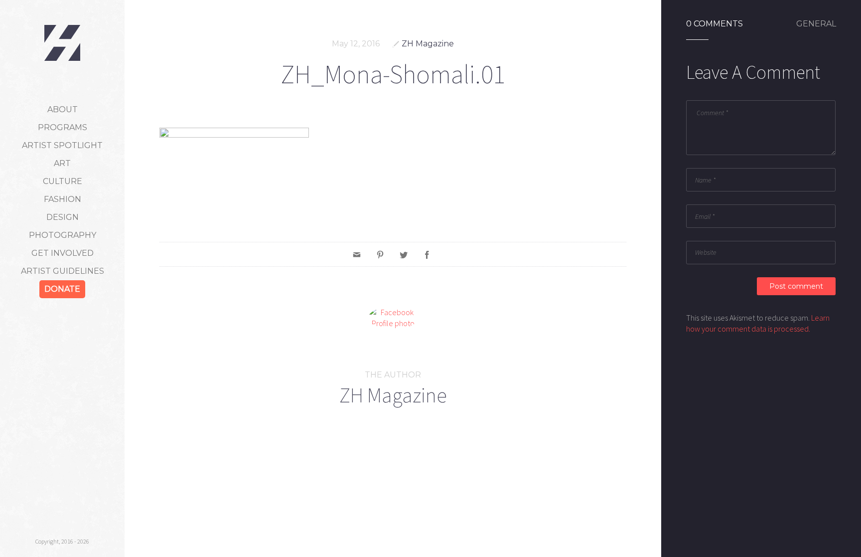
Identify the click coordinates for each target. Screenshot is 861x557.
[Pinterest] (380, 254)
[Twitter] (404, 254)
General (816, 24)
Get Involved (62, 253)
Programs (62, 127)
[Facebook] (427, 254)
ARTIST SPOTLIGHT (62, 145)
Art (62, 163)
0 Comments (714, 24)
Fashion (62, 199)
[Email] (357, 254)
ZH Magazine (428, 43)
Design (62, 217)
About (62, 109)
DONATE (62, 289)
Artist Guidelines (62, 271)
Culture (62, 181)
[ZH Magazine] (62, 43)
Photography (62, 235)
